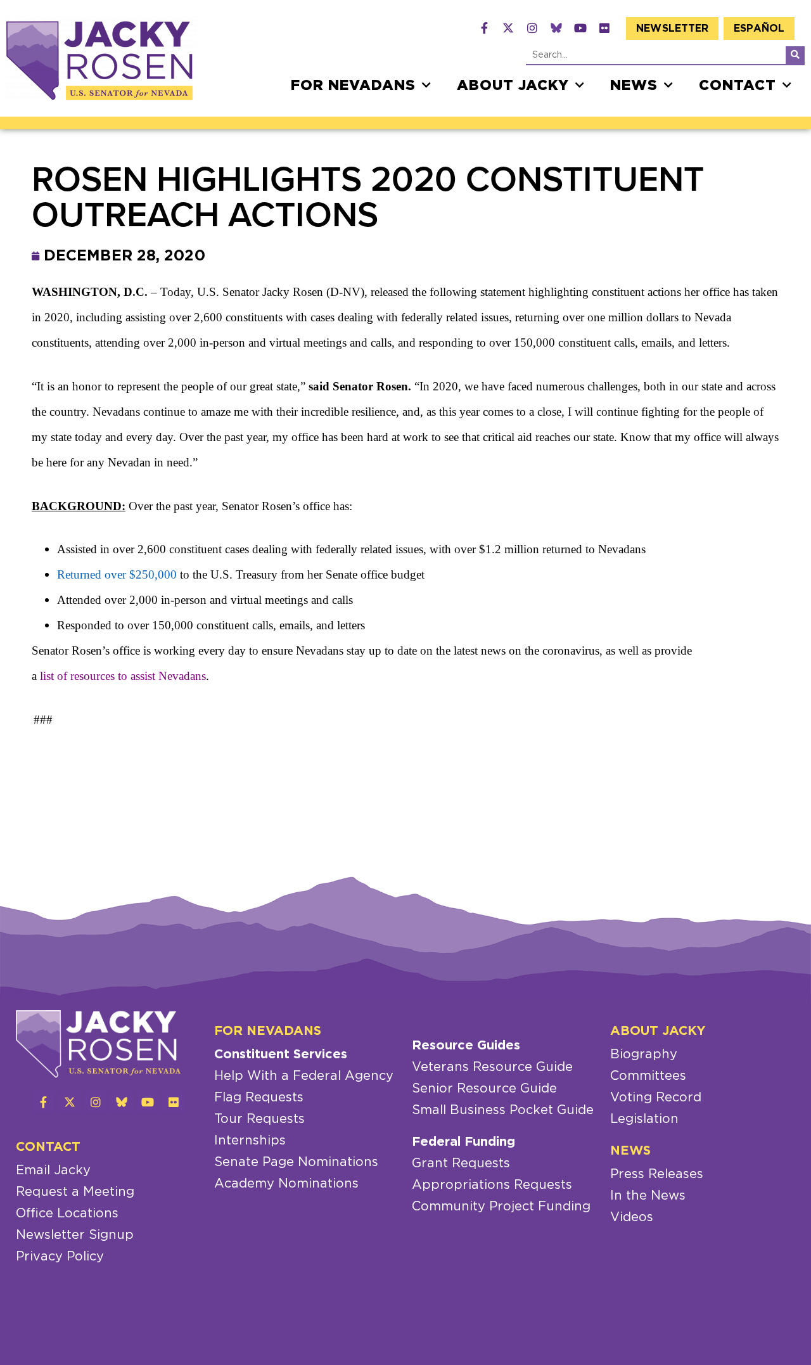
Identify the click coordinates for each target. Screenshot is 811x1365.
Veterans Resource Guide (492, 1067)
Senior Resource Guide (484, 1088)
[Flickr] (604, 27)
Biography (643, 1054)
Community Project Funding (501, 1206)
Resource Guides (466, 1045)
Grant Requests (461, 1163)
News (634, 86)
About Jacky (513, 86)
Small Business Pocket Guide (503, 1110)
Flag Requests (258, 1097)
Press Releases (656, 1174)
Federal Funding (463, 1142)
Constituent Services (280, 1054)
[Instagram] (532, 27)
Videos (631, 1217)
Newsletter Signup (75, 1235)
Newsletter (672, 28)
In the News (648, 1195)
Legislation (644, 1119)
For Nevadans (353, 86)
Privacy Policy (60, 1256)
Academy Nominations (286, 1183)
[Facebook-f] (484, 27)
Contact (737, 86)
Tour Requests (259, 1119)
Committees (648, 1076)
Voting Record (655, 1097)
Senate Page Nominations (296, 1162)
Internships (250, 1140)
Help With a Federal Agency (303, 1076)
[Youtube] (580, 27)
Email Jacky (53, 1170)
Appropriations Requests (492, 1185)
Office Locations (67, 1213)
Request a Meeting (75, 1192)
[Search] (795, 55)
